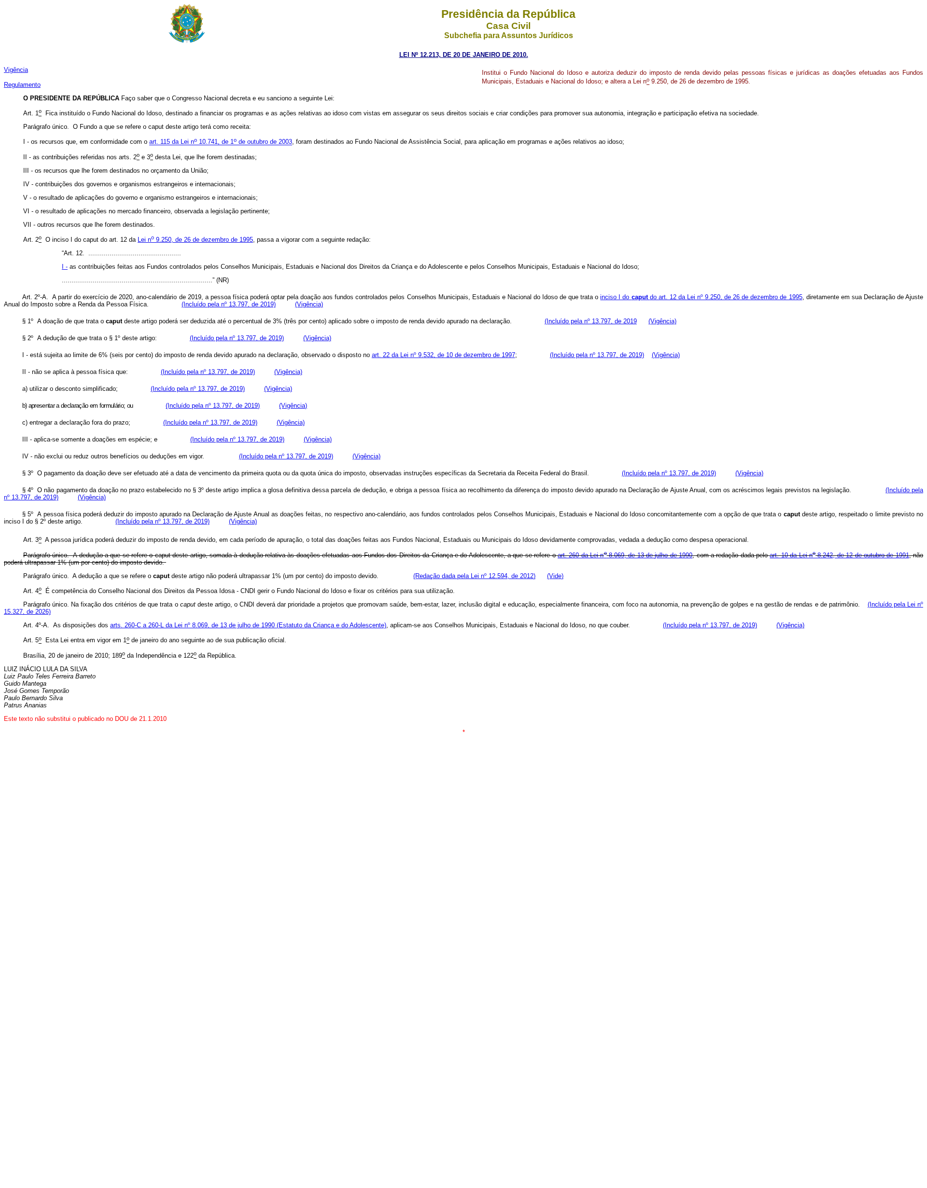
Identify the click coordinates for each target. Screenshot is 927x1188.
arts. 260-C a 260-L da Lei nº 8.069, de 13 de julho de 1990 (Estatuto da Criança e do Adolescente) (248, 625)
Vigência (16, 69)
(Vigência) (309, 304)
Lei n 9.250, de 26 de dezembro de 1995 (195, 239)
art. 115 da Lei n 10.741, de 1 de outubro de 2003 (220, 142)
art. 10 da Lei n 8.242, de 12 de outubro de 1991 (839, 555)
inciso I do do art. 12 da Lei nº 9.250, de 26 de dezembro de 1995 (701, 297)
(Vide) (555, 576)
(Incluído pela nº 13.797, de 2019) (229, 304)
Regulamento (22, 84)
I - (65, 266)
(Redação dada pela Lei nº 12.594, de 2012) (474, 576)
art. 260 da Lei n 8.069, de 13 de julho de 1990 (625, 555)
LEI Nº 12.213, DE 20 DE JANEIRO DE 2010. (463, 54)
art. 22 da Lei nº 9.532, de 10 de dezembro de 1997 (443, 355)
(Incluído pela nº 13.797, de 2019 (591, 321)
